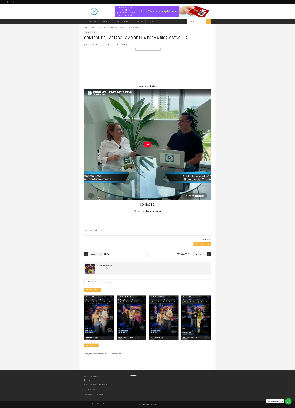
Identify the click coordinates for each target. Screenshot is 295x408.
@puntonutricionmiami (147, 211)
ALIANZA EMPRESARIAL (93, 297)
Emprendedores (188, 303)
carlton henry (98, 45)
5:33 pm (88, 45)
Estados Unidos (168, 300)
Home (86, 28)
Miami (101, 300)
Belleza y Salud (95, 28)
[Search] (208, 21)
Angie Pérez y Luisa (125, 338)
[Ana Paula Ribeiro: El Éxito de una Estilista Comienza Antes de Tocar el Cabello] (196, 317)
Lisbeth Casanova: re (157, 338)
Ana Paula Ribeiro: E (190, 338)
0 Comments (111, 45)
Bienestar (135, 300)
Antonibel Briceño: (92, 338)
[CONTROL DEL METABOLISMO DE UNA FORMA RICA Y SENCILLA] (90, 269)
